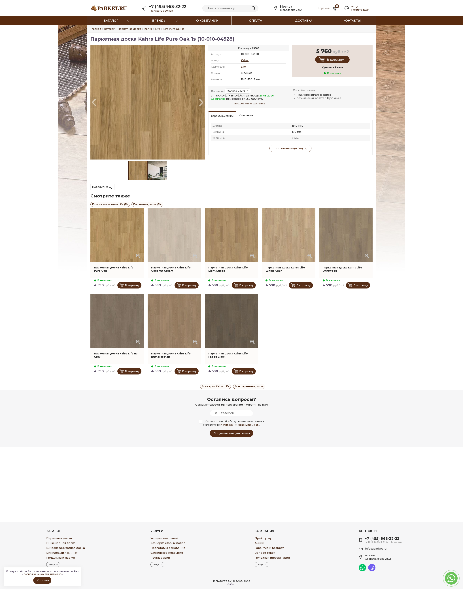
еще (52, 564)
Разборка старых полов (167, 543)
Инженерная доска (60, 543)
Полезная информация (272, 557)
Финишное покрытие (166, 552)
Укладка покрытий (164, 538)
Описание (246, 115)
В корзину (335, 59)
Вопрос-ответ (265, 552)
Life (243, 66)
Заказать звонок (162, 10)
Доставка (303, 20)
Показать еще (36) (289, 148)
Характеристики (222, 116)
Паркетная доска (59, 538)
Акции (259, 543)
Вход (354, 6)
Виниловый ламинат (61, 552)
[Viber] (371, 570)
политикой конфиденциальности (240, 424)
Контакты (352, 20)
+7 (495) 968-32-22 (167, 6)
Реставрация (160, 557)
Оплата (255, 20)
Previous (93, 102)
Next (201, 102)
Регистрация (360, 9)
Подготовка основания (167, 548)
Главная (96, 29)
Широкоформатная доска (65, 548)
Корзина (324, 8)
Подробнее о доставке (249, 103)
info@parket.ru (376, 548)
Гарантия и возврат (269, 548)
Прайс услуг (264, 538)
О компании (207, 20)
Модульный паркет (60, 557)
